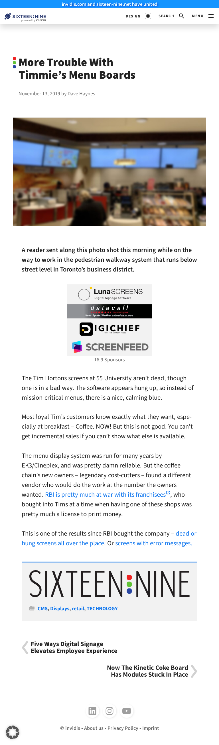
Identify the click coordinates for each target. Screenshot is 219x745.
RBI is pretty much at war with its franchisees (105, 494)
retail (78, 608)
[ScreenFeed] (109, 347)
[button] (171, 16)
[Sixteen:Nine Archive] (109, 595)
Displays (59, 608)
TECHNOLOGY (102, 608)
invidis (72, 728)
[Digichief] (109, 329)
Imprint (150, 728)
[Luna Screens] (109, 293)
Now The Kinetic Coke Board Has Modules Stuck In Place (147, 671)
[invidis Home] (23, 16)
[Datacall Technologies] (109, 311)
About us (94, 728)
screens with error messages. (153, 543)
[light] (138, 16)
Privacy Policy (123, 728)
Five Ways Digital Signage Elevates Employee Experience (74, 648)
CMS (43, 608)
